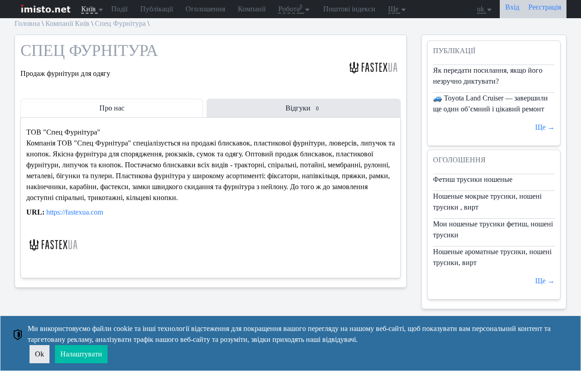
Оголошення (205, 9)
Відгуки (302, 108)
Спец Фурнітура (120, 23)
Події (119, 9)
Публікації (156, 9)
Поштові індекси (349, 9)
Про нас (111, 108)
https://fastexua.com (74, 212)
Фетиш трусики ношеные (472, 179)
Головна (27, 23)
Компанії (252, 9)
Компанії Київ (67, 23)
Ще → (545, 127)
